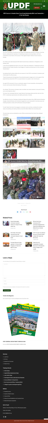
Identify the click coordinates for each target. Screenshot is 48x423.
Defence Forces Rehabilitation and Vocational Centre (14, 398)
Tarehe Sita (22, 203)
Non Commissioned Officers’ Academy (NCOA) (13, 382)
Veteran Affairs (7, 396)
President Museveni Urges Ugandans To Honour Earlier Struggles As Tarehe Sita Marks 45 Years (16, 245)
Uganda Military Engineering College (11, 373)
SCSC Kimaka (7, 370)
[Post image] (6, 223)
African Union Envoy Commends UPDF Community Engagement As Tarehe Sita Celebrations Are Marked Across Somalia (39, 225)
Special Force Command (8, 361)
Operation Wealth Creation (9, 393)
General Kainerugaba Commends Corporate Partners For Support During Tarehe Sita (16, 224)
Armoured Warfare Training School (11, 379)
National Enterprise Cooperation (10, 400)
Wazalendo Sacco (7, 391)
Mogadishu (25, 205)
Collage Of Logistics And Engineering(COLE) (12, 384)
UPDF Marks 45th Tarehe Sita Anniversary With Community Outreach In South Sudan (17, 235)
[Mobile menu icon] (44, 6)
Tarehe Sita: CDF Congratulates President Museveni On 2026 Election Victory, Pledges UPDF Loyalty (38, 246)
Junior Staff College (8, 375)
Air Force (6, 359)
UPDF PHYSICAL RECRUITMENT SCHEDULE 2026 (16, 344)
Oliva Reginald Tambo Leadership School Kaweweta (14, 377)
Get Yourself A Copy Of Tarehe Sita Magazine (11, 298)
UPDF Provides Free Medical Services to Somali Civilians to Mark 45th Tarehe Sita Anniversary (39, 235)
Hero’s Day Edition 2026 (24, 298)
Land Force (6, 356)
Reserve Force (7, 363)
